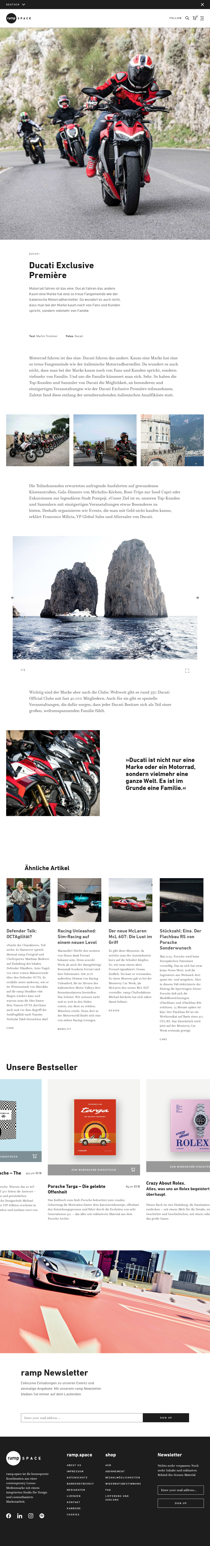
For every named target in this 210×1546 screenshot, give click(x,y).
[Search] (185, 18)
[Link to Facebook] (11, 1515)
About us (74, 1465)
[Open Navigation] (202, 18)
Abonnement (115, 1471)
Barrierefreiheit (80, 1483)
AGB (108, 1465)
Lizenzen (74, 1495)
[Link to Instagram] (33, 1515)
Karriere (74, 1508)
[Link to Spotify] (44, 1515)
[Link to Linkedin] (22, 1515)
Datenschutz (77, 1477)
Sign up (166, 1417)
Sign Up (181, 1503)
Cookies (73, 1514)
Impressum (75, 1471)
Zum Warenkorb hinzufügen (74, 1169)
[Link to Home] (18, 18)
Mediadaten (76, 1489)
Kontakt (73, 1502)
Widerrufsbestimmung (123, 1483)
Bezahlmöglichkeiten (122, 1477)
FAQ (108, 1489)
